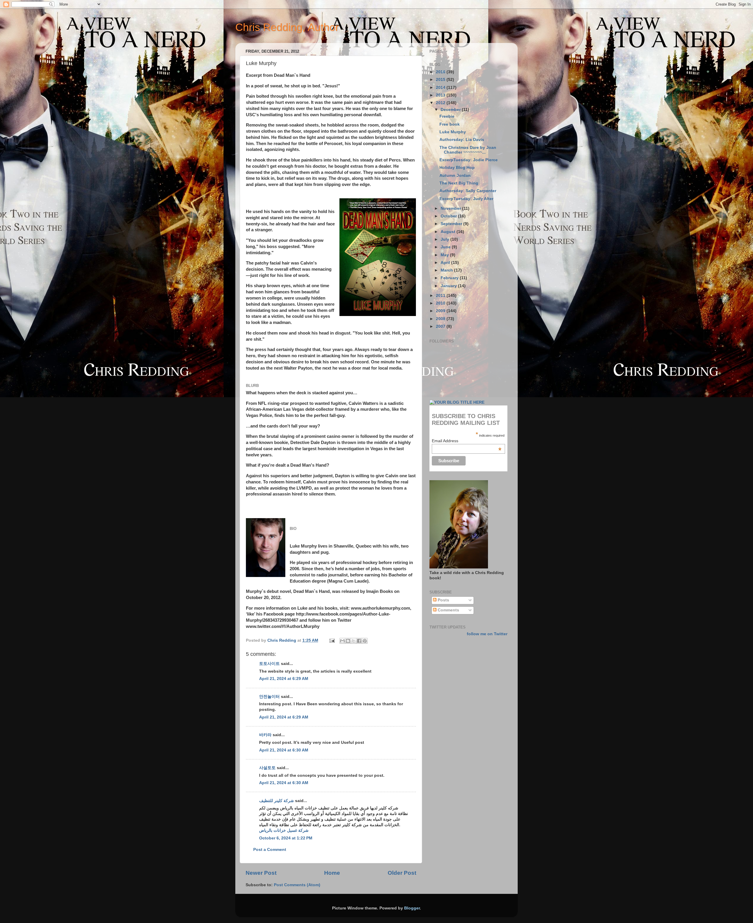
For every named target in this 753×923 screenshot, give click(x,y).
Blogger (412, 908)
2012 (441, 103)
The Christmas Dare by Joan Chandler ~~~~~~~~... (467, 149)
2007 (441, 326)
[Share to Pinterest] (365, 641)
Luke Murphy (452, 132)
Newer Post (261, 873)
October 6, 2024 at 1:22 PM (285, 838)
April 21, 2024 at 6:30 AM (283, 750)
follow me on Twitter (487, 634)
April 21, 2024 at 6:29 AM (283, 678)
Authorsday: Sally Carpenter (467, 191)
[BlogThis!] (348, 641)
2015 (441, 79)
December (451, 109)
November (451, 208)
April (446, 262)
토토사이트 (269, 663)
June (446, 247)
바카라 (265, 735)
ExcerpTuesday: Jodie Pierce (468, 160)
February (450, 278)
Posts (443, 600)
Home (332, 873)
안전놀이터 (269, 696)
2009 (441, 311)
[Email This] (342, 641)
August (449, 231)
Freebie (446, 116)
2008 (441, 319)
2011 (441, 295)
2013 (441, 95)
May (445, 255)
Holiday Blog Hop (457, 167)
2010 (441, 303)
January (449, 286)
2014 (441, 87)
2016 (441, 72)
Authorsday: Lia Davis (461, 139)
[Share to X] (353, 641)
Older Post (402, 873)
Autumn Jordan (455, 175)
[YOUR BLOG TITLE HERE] (456, 402)
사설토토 (267, 768)
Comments (448, 610)
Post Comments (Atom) (297, 885)
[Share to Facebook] (359, 641)
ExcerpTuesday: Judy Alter (466, 199)
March (447, 270)
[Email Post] (331, 640)
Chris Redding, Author (287, 27)
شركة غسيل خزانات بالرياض (284, 830)
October (449, 216)
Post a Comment (269, 849)
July (445, 239)
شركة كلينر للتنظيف (276, 801)
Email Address (467, 440)
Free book (449, 124)
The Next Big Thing (458, 183)
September (452, 224)
